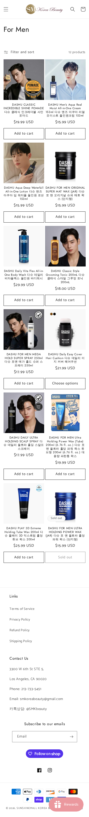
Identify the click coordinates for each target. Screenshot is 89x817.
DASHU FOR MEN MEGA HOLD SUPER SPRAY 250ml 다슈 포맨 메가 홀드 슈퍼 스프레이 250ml (24, 360)
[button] (6, 9)
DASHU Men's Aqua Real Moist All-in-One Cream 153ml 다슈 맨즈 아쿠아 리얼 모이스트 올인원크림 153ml (65, 110)
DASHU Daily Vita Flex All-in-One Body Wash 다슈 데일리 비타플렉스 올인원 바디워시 (24, 274)
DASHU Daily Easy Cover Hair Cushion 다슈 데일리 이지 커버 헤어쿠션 (65, 358)
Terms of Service (22, 609)
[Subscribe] (71, 736)
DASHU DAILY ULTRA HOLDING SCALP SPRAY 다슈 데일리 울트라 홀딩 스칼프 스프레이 (24, 443)
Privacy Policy (19, 619)
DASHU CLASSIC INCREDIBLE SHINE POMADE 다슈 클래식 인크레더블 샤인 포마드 (24, 110)
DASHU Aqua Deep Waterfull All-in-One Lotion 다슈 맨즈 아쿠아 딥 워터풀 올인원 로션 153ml (24, 193)
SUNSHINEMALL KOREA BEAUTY (37, 808)
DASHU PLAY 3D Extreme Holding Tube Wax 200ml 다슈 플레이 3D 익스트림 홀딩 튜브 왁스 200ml (24, 534)
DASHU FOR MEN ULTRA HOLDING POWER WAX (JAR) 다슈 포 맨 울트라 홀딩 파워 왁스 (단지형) (65, 534)
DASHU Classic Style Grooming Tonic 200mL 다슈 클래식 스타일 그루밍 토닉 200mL (65, 276)
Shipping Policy (20, 641)
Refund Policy (19, 630)
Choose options (65, 383)
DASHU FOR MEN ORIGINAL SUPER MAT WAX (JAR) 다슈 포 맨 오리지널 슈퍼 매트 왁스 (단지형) (65, 193)
